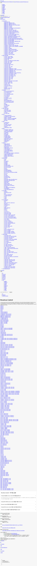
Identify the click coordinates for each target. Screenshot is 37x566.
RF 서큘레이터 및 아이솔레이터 (9, 187)
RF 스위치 (6, 175)
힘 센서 (5, 209)
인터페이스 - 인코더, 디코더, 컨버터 (10, 51)
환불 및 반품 (13, 536)
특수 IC (1, 485)
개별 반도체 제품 (5, 55)
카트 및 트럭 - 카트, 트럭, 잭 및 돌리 (10, 236)
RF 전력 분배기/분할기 (8, 171)
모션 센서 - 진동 (7, 227)
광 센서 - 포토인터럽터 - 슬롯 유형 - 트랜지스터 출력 (9, 428)
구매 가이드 (9, 536)
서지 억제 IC (6, 97)
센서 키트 (2, 462)
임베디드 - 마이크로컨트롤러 (9, 40)
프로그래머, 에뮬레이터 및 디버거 (6, 468)
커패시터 (3, 142)
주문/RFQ (4, 276)
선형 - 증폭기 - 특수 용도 (4, 442)
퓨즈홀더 (5, 104)
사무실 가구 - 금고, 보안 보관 (9, 264)
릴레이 (3, 128)
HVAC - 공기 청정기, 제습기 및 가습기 (10, 252)
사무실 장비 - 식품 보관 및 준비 (9, 260)
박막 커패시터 (6, 146)
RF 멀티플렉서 (6, 188)
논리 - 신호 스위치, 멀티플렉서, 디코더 (7, 497)
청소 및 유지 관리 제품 (8, 255)
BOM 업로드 (7, 17)
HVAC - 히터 (6, 253)
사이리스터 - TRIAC (7, 67)
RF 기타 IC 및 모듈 (7, 167)
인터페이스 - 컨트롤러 (8, 48)
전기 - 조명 (6, 243)
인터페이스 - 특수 (3, 432)
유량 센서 (6, 208)
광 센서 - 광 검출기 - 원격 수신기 (9, 233)
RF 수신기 (6, 173)
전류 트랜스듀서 (7, 204)
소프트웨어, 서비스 (3, 466)
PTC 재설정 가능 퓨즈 (8, 98)
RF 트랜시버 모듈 (7, 177)
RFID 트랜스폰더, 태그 (8, 184)
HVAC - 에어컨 (6, 249)
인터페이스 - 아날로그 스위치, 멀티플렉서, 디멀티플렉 (13, 46)
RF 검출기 (6, 164)
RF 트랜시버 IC (6, 176)
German (3, 6)
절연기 (3, 114)
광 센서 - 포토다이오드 (4, 422)
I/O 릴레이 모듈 (6, 135)
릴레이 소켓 (6, 133)
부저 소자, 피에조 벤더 (8, 194)
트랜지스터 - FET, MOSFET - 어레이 (10, 73)
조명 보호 (6, 99)
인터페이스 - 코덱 (7, 47)
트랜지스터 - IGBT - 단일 (8, 78)
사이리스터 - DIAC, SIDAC (8, 64)
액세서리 (5, 107)
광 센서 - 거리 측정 (7, 230)
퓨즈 (5, 103)
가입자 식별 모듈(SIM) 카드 (9, 189)
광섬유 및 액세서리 (3, 448)
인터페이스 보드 (3, 464)
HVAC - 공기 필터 (7, 250)
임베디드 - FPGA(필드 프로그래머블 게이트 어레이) (13, 38)
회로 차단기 (6, 106)
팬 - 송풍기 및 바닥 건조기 (8, 245)
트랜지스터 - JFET (7, 79)
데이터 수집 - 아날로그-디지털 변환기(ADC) (11, 32)
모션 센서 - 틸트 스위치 (8, 226)
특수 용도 (6, 120)
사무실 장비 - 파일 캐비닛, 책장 (9, 259)
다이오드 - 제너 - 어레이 (8, 61)
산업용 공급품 (4, 234)
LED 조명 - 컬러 (3, 389)
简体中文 (3, 5)
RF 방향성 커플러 (7, 165)
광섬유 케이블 (2, 446)
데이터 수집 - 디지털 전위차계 (9, 33)
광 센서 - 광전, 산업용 (4, 426)
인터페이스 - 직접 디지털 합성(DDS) (10, 49)
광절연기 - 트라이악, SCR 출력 (9, 119)
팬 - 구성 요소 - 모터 (7, 246)
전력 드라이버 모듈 (7, 63)
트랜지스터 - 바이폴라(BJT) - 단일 (10, 71)
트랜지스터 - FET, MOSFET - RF (9, 74)
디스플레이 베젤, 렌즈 (4, 326)
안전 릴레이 (6, 132)
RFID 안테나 (6, 182)
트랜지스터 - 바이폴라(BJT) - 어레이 (10, 68)
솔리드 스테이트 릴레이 (8, 131)
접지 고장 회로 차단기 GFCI (9, 101)
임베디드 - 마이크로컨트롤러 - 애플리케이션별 (12, 41)
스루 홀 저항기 (6, 122)
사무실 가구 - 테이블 (7, 265)
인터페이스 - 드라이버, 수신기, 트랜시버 (11, 50)
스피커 (5, 197)
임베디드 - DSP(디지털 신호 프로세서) (10, 37)
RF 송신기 (6, 178)
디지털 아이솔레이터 (7, 115)
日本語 (3, 11)
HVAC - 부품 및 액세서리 (8, 254)
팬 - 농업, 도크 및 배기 (8, 244)
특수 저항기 (6, 123)
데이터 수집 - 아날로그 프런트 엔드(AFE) (7, 355)
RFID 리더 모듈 (6, 183)
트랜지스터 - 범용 (7, 84)
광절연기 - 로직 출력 (7, 117)
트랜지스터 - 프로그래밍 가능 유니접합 (11, 80)
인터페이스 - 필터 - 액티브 (8, 52)
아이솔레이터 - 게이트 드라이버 (9, 116)
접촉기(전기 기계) (7, 139)
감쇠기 (1, 318)
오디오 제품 (4, 190)
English (3, 4)
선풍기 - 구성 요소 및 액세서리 (9, 247)
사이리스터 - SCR (7, 65)
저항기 (3, 121)
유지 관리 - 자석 (7, 257)
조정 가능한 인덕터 (7, 110)
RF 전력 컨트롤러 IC (7, 170)
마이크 (5, 196)
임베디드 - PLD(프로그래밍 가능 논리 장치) (11, 43)
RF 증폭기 (6, 162)
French (3, 8)
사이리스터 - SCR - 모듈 (8, 66)
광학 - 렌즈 (2, 420)
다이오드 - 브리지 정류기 (8, 56)
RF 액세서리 (6, 161)
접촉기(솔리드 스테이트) (8, 138)
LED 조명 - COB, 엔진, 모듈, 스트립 (6, 387)
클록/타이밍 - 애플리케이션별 (5, 324)
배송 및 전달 (4, 536)
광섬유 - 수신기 (3, 359)
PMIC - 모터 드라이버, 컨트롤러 (5, 491)
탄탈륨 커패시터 (7, 144)
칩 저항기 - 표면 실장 (7, 124)
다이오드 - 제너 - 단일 (8, 62)
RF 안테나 (6, 186)
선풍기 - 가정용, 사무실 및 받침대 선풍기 (11, 248)
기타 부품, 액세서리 (7, 195)
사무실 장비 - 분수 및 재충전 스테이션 (10, 262)
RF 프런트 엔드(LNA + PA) (8, 166)
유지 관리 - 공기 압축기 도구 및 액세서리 (11, 256)
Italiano (3, 9)
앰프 (5, 193)
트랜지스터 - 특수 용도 (8, 81)
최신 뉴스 (4, 278)
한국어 (3, 10)
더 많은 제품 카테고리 (6, 268)
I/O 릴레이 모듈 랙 (7, 136)
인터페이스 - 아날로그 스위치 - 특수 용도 (11, 45)
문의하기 (3, 279)
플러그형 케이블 (3, 363)
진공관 (5, 198)
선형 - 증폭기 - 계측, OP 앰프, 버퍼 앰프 (7, 440)
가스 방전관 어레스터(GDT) (9, 102)
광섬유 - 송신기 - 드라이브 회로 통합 (6, 371)
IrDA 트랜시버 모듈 (7, 213)
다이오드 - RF (6, 59)
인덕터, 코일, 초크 (5, 108)
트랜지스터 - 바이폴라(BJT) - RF (9, 70)
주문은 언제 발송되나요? (12, 539)
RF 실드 (5, 174)
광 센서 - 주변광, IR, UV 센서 (9, 229)
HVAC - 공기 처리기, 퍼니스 (9, 251)
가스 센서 (6, 210)
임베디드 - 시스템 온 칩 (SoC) (9, 44)
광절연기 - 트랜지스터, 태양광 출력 (10, 118)
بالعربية (3, 13)
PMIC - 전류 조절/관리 (4, 493)
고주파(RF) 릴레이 (7, 137)
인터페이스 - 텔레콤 (3, 436)
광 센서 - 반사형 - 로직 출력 (5, 438)
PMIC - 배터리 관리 (3, 495)
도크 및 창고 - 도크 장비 (8, 238)
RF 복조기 (6, 163)
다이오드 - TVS (6, 83)
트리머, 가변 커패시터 (8, 145)
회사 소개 (2, 0)
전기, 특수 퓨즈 (6, 105)
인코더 (5, 206)
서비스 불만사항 (5, 539)
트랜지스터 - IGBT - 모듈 (8, 77)
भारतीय (3, 12)
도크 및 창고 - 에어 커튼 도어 (9, 237)
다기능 (5, 228)
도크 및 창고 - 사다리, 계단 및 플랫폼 (10, 239)
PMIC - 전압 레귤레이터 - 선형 (5, 487)
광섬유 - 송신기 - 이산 (4, 365)
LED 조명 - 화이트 (3, 393)
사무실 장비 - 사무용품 (8, 261)
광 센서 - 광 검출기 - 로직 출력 (9, 232)
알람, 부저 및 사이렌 (7, 192)
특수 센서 (2, 444)
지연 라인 (6, 112)
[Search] (9, 16)
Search (11, 292)
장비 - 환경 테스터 (3, 452)
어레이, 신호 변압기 (7, 111)
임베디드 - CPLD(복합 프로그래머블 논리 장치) (12, 36)
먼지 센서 (6, 205)
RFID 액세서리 (6, 181)
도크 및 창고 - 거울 (7, 235)
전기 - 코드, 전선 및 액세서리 (9, 240)
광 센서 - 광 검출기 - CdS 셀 (9, 231)
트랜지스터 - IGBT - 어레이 (8, 76)
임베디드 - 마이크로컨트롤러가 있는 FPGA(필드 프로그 (13, 39)
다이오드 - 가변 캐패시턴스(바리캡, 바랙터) (11, 60)
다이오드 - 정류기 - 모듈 (8, 82)
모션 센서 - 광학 (3, 397)
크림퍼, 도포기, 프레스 (4, 450)
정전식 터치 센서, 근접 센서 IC (9, 202)
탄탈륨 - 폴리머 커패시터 (8, 147)
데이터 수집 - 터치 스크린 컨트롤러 (10, 35)
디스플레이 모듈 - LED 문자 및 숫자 (6, 342)
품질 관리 (4, 277)
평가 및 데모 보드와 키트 (4, 470)
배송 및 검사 (19, 539)
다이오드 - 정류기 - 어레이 (8, 57)
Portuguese (6, 285)
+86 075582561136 (10, 1)
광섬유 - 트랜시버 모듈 (4, 361)
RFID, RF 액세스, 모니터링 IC (9, 185)
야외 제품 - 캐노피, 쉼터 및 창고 (9, 267)
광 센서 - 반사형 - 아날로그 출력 (5, 434)
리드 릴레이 (6, 134)
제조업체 (3, 275)
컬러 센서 (6, 203)
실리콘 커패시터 (7, 148)
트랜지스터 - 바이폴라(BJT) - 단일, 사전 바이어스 (12, 72)
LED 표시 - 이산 (3, 383)
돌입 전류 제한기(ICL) (8, 100)
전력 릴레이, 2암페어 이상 (8, 129)
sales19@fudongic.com (24, 1)
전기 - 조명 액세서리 (7, 242)
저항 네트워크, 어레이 (8, 127)
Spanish (3, 7)
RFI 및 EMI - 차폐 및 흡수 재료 (9, 180)
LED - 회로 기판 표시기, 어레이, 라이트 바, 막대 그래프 (9, 401)
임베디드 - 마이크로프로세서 (9, 42)
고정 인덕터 (6, 109)
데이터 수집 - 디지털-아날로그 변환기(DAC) (11, 34)
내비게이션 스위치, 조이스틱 (5, 456)
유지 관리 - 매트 (7, 258)
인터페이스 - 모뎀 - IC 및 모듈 (9, 54)
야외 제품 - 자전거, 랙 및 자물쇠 (9, 266)
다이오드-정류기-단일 (8, 58)
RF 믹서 (5, 168)
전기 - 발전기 (6, 241)
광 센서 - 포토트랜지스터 (4, 430)
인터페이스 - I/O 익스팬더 (8, 53)
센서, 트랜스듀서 (5, 199)
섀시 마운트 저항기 (7, 125)
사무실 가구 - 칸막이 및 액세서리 (9, 263)
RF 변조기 (6, 169)
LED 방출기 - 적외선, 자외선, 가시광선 (7, 379)
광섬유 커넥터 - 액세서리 (4, 484)
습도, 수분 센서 (6, 211)
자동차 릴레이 (6, 140)
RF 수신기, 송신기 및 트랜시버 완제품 (10, 172)
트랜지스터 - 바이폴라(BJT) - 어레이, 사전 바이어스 (13, 69)
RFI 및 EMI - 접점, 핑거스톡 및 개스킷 (10, 179)
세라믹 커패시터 (7, 143)
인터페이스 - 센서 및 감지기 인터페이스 (7, 424)
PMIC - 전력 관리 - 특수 (4, 489)
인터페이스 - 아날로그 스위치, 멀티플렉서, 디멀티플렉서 (10, 399)
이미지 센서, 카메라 (7, 212)
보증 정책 (22, 539)
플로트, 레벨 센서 (7, 207)
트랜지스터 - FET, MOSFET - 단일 (10, 75)
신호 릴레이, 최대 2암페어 (8, 130)
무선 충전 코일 (6, 113)
